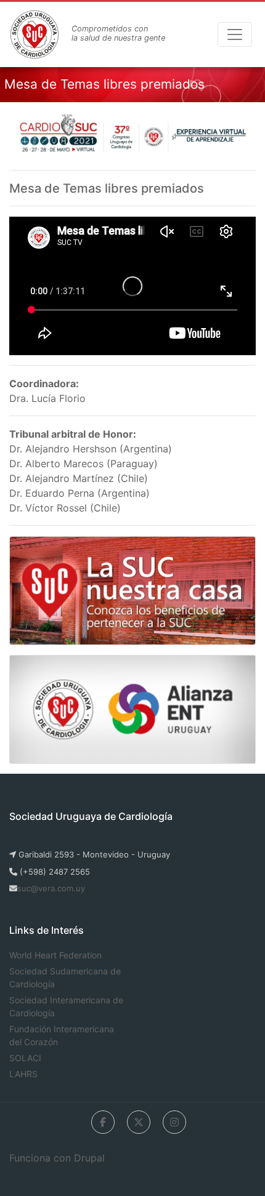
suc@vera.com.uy (51, 888)
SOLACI (25, 1058)
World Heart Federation (55, 955)
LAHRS (23, 1074)
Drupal (89, 1158)
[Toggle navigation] (235, 34)
